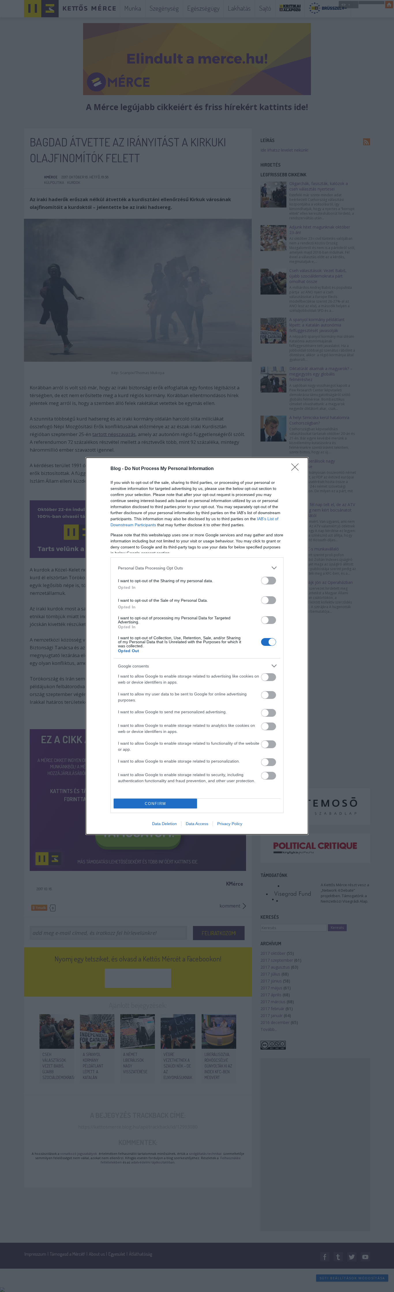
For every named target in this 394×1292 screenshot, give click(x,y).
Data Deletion (164, 823)
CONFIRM (155, 803)
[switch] (268, 580)
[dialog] (197, 646)
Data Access (197, 823)
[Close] (296, 468)
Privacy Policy (229, 823)
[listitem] (197, 568)
